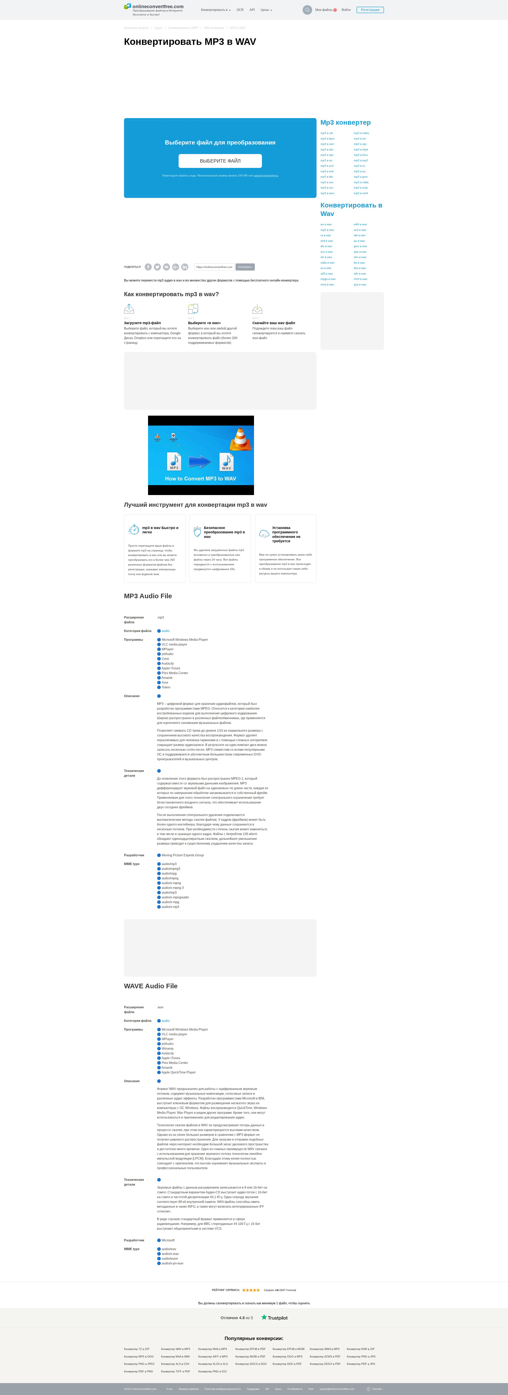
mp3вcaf (326, 133)
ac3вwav (360, 229)
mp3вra (359, 165)
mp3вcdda (361, 182)
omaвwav (327, 284)
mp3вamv (327, 193)
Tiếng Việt (370, 1348)
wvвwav (326, 224)
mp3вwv (326, 160)
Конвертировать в (214, 10)
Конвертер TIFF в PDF (175, 1371)
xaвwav (325, 268)
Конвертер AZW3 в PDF (325, 1356)
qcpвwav (360, 284)
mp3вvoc (326, 187)
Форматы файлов (189, 1389)
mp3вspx (326, 154)
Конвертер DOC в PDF (287, 1363)
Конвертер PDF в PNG (138, 1371)
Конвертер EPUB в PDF (250, 1349)
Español (369, 1329)
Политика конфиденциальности (223, 1389)
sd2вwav (326, 273)
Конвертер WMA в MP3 (325, 1349)
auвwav (359, 240)
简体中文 (369, 1364)
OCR (240, 10)
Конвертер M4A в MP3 (212, 1349)
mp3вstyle (361, 149)
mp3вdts (326, 176)
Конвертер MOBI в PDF (250, 1356)
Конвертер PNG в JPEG (139, 1363)
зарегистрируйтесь (266, 175)
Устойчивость (295, 1389)
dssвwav (360, 268)
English (369, 1317)
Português (370, 1352)
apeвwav (360, 251)
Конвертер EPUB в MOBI (289, 1349)
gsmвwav (360, 246)
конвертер (345, 122)
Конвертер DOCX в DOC (251, 1363)
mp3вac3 (327, 165)
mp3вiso (360, 138)
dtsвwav (326, 246)
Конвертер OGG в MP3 (287, 1356)
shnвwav (360, 257)
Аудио (159, 27)
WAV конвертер (214, 27)
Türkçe (368, 1360)
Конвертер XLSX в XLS (213, 1363)
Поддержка (253, 1389)
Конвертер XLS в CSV (175, 1363)
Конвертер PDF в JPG (361, 1363)
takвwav (360, 235)
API (252, 10)
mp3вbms (361, 154)
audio (166, 631)
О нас (169, 1389)
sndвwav (326, 240)
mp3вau (360, 171)
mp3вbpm (327, 138)
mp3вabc (327, 149)
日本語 (368, 1340)
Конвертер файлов (136, 27)
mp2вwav (327, 229)
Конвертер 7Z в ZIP (136, 1349)
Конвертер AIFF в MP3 (213, 1356)
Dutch (368, 1356)
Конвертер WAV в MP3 (175, 1349)
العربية (368, 1325)
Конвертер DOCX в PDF (325, 1363)
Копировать (245, 267)
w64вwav (360, 224)
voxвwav (326, 251)
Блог (311, 1389)
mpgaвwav (328, 278)
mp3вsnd (327, 171)
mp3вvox (326, 182)
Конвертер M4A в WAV (175, 1356)
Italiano (368, 1344)
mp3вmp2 (361, 160)
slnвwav (326, 257)
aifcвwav (360, 273)
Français (369, 1336)
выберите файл (220, 161)
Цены (265, 10)
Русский (369, 1321)
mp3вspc (360, 143)
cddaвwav (327, 262)
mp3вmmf (361, 193)
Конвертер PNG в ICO (212, 1371)
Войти (346, 10)
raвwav (325, 235)
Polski (368, 1372)
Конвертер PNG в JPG (361, 1356)
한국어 (368, 1368)
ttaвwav (359, 262)
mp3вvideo (361, 133)
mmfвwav (360, 278)
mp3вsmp (361, 187)
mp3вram (327, 143)
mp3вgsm (361, 176)
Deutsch (369, 1332)
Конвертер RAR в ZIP (360, 1349)
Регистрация (370, 10)
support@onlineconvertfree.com (337, 1389)
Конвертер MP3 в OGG (139, 1356)
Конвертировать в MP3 (183, 27)
